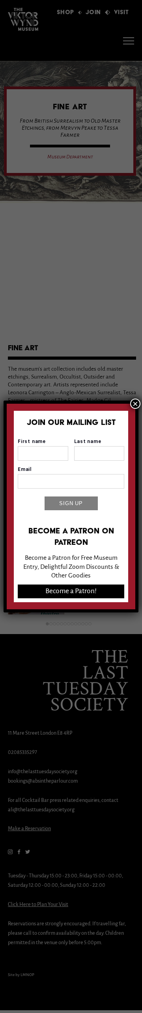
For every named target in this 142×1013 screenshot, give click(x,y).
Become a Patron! (71, 591)
